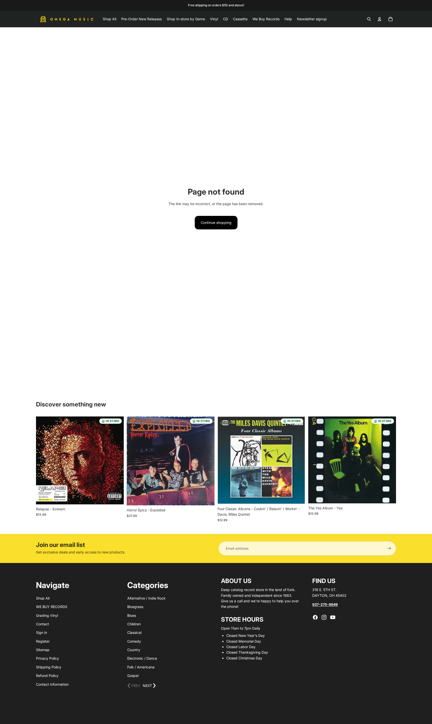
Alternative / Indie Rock (146, 598)
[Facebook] (315, 617)
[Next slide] (116, 460)
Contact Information (52, 684)
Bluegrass (135, 607)
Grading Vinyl (47, 615)
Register (43, 641)
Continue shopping (216, 222)
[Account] (379, 19)
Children (134, 624)
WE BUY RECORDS (51, 607)
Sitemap (43, 650)
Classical (134, 632)
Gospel (132, 675)
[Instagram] (324, 617)
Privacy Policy (47, 658)
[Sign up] (389, 548)
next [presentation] (149, 685)
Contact (42, 624)
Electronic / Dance (142, 658)
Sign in (41, 632)
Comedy (134, 641)
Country (133, 650)
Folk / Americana (140, 667)
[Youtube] (333, 617)
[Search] (369, 19)
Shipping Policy (48, 667)
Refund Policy (47, 675)
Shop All (43, 598)
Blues (131, 615)
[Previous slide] (43, 460)
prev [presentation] (133, 685)
